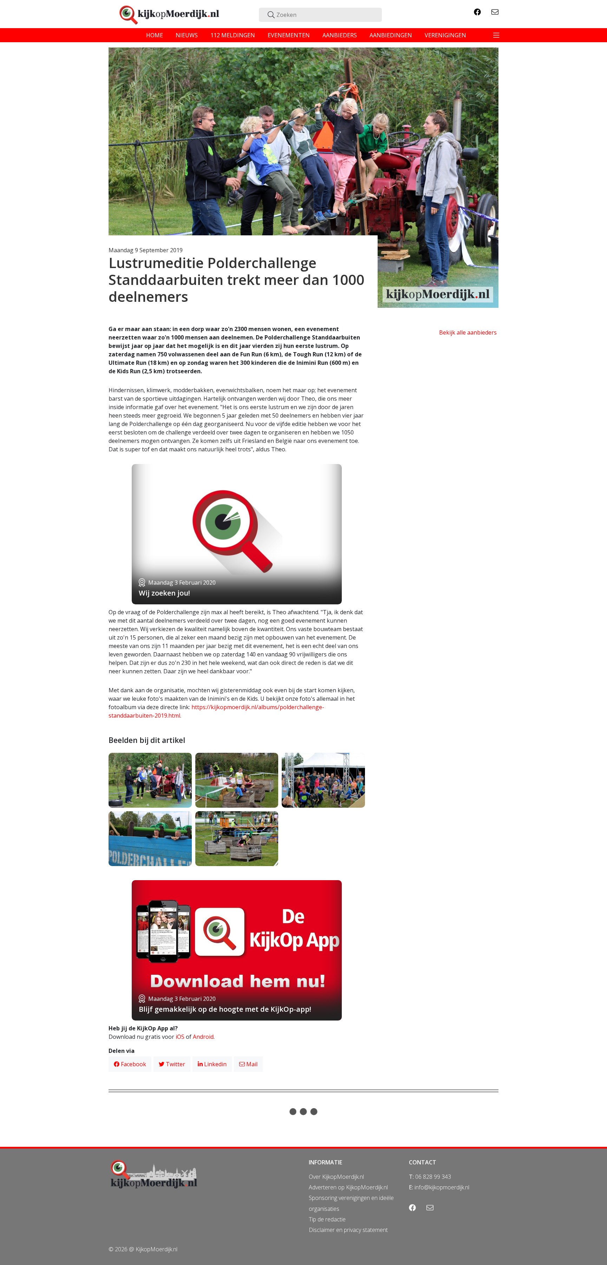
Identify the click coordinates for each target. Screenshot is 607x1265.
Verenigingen (445, 35)
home (154, 35)
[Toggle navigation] (496, 35)
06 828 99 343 (433, 1177)
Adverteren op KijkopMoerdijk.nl (348, 1187)
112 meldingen (232, 35)
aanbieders (339, 35)
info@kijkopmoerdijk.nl (442, 1187)
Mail (251, 1064)
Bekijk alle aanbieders (468, 332)
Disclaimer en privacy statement (348, 1230)
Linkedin (215, 1064)
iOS (180, 1037)
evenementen (289, 35)
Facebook (132, 1064)
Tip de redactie (327, 1219)
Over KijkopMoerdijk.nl (336, 1177)
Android (203, 1037)
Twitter (174, 1064)
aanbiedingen (391, 35)
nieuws (187, 35)
